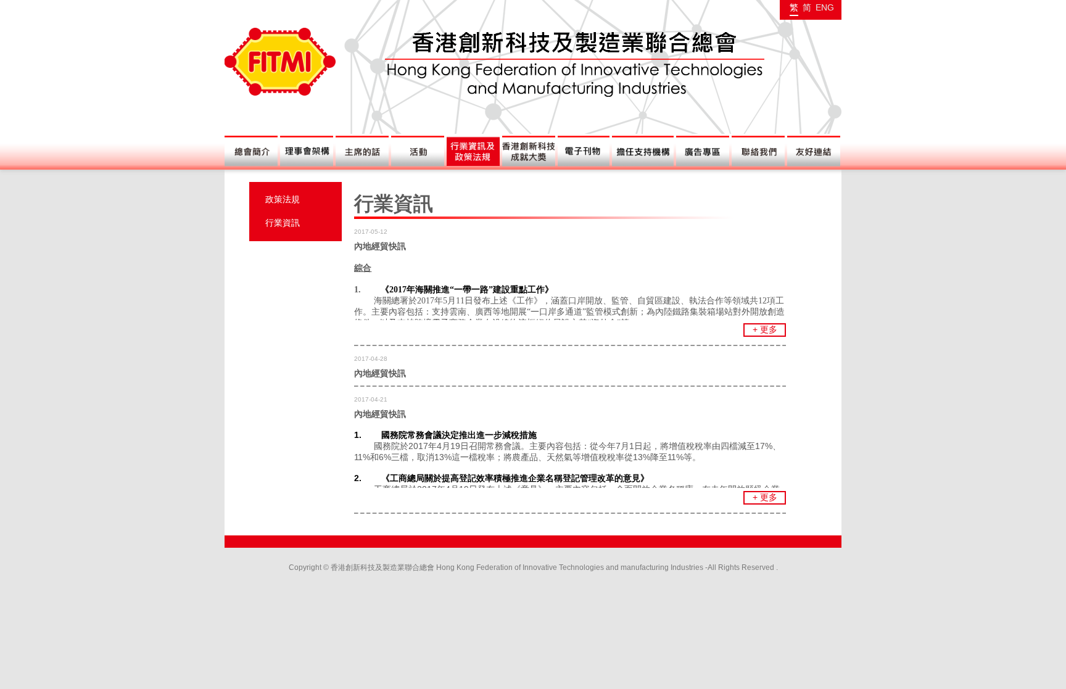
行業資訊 (282, 223)
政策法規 (282, 199)
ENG (825, 7)
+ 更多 (765, 329)
